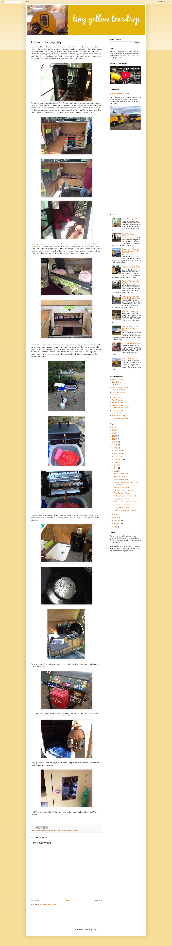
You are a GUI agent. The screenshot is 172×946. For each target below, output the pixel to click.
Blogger (95, 930)
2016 (114, 439)
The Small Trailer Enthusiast (131, 343)
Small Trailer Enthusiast (120, 402)
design (48, 830)
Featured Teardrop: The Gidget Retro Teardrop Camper (130, 328)
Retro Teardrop (117, 400)
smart (65, 830)
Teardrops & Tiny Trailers (120, 408)
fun (52, 830)
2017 (114, 436)
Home (67, 901)
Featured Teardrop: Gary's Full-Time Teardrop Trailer (131, 267)
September (118, 459)
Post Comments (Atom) (48, 904)
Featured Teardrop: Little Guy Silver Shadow (130, 282)
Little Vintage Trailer (119, 392)
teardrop (70, 830)
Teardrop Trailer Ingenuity (122, 505)
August (116, 462)
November (118, 453)
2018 (114, 433)
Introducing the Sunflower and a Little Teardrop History (131, 297)
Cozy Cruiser (116, 382)
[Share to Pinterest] (46, 827)
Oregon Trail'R (117, 397)
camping (43, 830)
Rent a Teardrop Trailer (130, 219)
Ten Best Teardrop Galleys (131, 311)
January (117, 523)
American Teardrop (118, 379)
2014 (114, 445)
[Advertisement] (120, 172)
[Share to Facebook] (44, 827)
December (118, 450)
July (115, 465)
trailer (76, 830)
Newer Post (35, 901)
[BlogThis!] (39, 827)
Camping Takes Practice (122, 487)
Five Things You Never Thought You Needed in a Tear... (126, 483)
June (116, 468)
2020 (114, 427)
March (116, 517)
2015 (114, 442)
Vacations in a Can (118, 415)
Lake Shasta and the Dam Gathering (67, 47)
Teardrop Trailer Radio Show (123, 490)
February (117, 520)
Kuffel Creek (116, 385)
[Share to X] (41, 827)
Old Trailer (115, 395)
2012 (114, 527)
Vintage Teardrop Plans (120, 418)
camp (38, 830)
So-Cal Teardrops (118, 405)
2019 (114, 430)
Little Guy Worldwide (119, 390)
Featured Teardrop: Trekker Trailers (126, 496)
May (115, 471)
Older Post (98, 901)
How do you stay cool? (121, 476)
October (117, 456)
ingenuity (60, 830)
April (115, 514)
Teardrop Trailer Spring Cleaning (125, 511)
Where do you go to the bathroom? (125, 502)
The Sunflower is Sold (119, 93)
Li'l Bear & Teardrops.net (120, 387)
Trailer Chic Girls (117, 413)
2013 (114, 448)
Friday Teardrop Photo (121, 473)
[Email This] (37, 827)
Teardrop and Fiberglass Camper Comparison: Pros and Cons (131, 251)
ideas (55, 830)
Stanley (96, 515)
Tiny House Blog (117, 410)
